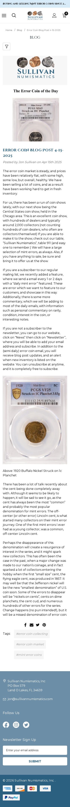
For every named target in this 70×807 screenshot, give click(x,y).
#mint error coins (29, 655)
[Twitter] (38, 625)
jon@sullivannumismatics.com (30, 699)
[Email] (31, 625)
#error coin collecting (32, 634)
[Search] (14, 15)
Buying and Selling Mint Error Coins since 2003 (35, 3)
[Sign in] (54, 15)
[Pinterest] (44, 625)
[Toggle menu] (4, 15)
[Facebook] (25, 625)
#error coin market (30, 644)
